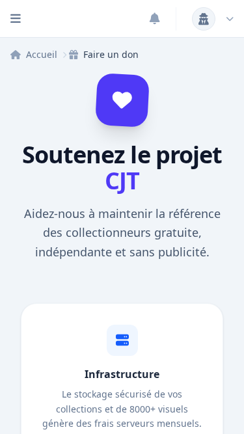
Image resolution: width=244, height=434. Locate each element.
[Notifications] (155, 19)
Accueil (41, 54)
